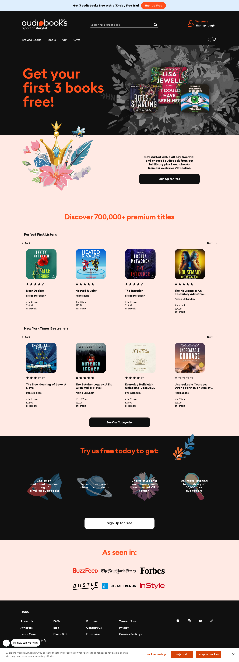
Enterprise (93, 634)
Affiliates (26, 627)
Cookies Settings (130, 634)
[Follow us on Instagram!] (189, 631)
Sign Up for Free (169, 179)
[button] (26, 243)
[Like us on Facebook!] (178, 631)
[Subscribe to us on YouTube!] (200, 631)
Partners (91, 621)
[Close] (233, 654)
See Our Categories (119, 422)
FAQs (56, 621)
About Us (26, 621)
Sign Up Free (153, 5)
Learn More (28, 634)
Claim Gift (60, 634)
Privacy (124, 627)
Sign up (200, 26)
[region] (119, 655)
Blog (56, 627)
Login (212, 26)
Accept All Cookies (208, 654)
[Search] (155, 24)
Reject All (181, 654)
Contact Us (94, 627)
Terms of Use (127, 621)
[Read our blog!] (211, 631)
